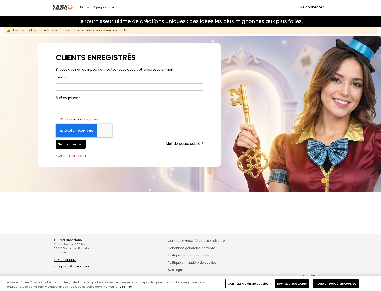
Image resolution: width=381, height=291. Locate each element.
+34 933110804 (65, 260)
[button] (87, 7)
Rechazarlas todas (292, 284)
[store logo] (63, 7)
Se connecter (312, 7)
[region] (190, 283)
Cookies (125, 286)
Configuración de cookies (248, 284)
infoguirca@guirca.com (72, 266)
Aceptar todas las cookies (336, 284)
